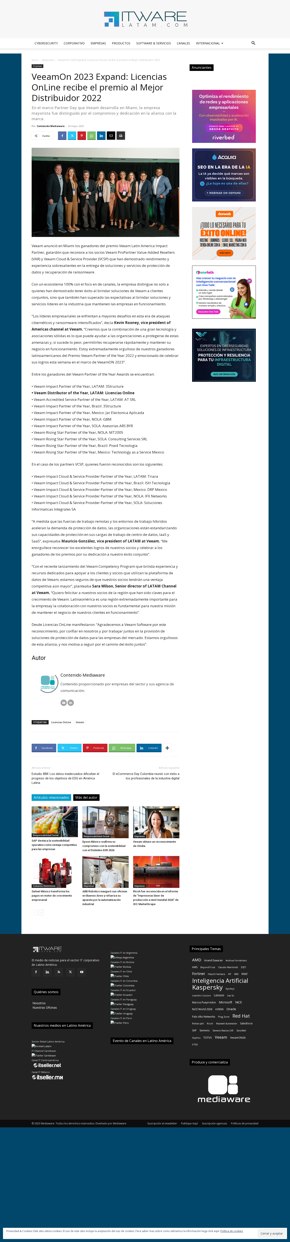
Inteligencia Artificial (220, 980)
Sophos (196, 1037)
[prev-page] (34, 912)
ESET (243, 967)
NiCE (238, 1002)
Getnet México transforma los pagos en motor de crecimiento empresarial (52, 895)
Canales (183, 43)
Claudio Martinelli (228, 967)
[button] (253, 44)
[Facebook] (62, 135)
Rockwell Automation (226, 1023)
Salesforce (246, 1023)
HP (229, 974)
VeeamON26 (237, 1037)
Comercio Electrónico (44, 885)
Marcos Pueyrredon (204, 1002)
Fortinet (198, 974)
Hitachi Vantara (216, 974)
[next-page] (41, 912)
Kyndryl (230, 988)
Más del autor (86, 797)
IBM (236, 974)
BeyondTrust (207, 967)
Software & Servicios (153, 43)
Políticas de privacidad (244, 1123)
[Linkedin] (101, 135)
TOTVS (207, 1037)
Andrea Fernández (236, 960)
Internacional (208, 43)
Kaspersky (207, 987)
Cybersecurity (46, 43)
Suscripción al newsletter (162, 1123)
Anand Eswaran (213, 960)
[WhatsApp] (91, 135)
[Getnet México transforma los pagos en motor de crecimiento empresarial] (55, 872)
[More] (167, 748)
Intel (244, 974)
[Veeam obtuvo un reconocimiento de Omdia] (156, 822)
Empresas (98, 43)
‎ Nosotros (39, 1003)
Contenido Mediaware (51, 126)
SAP (194, 1030)
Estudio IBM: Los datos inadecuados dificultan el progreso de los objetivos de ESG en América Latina (65, 778)
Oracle (231, 1009)
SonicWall (241, 1030)
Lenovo (219, 995)
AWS (194, 967)
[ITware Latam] (145, 19)
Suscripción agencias (214, 1123)
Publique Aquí (189, 1123)
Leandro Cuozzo (201, 995)
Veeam (80, 722)
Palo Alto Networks (203, 1016)
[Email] (111, 135)
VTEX (195, 1044)
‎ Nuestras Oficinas (44, 1007)
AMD (196, 960)
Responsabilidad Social (46, 835)
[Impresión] (121, 135)
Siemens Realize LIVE (223, 1030)
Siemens (205, 1030)
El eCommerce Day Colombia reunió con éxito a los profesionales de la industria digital (146, 776)
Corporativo (74, 43)
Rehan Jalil (198, 1023)
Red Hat (241, 1016)
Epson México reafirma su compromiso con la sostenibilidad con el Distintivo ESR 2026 (103, 846)
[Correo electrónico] (64, 703)
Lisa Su (230, 995)
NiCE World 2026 (202, 1009)
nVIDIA (219, 1009)
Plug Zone (223, 1016)
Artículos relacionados (51, 797)
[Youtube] (81, 972)
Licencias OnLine (61, 722)
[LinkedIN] (71, 703)
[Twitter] (72, 135)
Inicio (35, 60)
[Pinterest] (81, 135)
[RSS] (59, 972)
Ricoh (210, 1023)
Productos (121, 43)
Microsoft (225, 1002)
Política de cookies (231, 1231)
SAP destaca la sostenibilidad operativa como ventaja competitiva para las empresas (54, 845)
